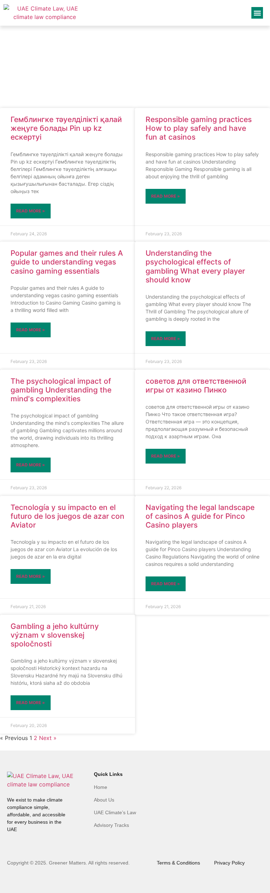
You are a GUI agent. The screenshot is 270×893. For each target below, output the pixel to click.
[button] (257, 13)
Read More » (30, 210)
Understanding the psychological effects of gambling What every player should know (195, 266)
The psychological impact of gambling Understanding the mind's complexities (61, 390)
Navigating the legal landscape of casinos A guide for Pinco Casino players (200, 516)
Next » (48, 737)
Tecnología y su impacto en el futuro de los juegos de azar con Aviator (67, 516)
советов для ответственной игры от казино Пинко (196, 385)
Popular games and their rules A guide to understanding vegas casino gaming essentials (67, 262)
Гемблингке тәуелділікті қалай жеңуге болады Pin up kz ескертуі (66, 128)
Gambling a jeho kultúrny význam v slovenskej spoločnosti (55, 635)
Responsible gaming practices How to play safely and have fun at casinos (199, 128)
